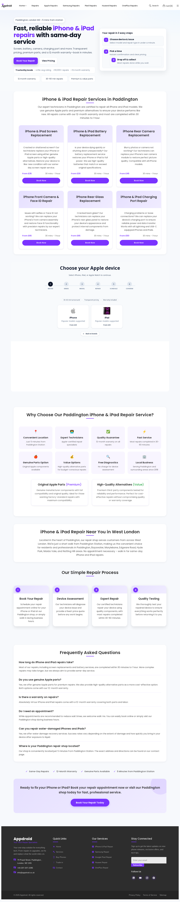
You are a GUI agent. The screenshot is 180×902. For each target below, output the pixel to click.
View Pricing (48, 60)
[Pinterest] (153, 877)
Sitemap (163, 895)
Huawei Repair (101, 862)
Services (59, 852)
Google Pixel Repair (103, 857)
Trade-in (59, 862)
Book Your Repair (25, 60)
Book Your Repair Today (90, 802)
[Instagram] (147, 877)
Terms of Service (150, 895)
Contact (59, 868)
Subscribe (137, 865)
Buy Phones (61, 857)
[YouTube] (140, 877)
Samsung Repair (102, 852)
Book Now (41, 180)
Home (58, 847)
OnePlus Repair (101, 868)
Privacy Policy (134, 895)
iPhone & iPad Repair (104, 847)
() (169, 6)
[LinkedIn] (133, 877)
